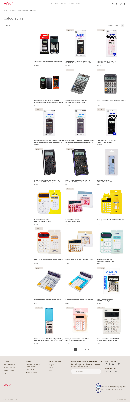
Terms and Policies (121, 399)
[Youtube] (113, 364)
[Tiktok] (116, 364)
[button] (117, 26)
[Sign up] (99, 371)
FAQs (5, 374)
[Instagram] (110, 364)
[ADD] (61, 55)
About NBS (7, 361)
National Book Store (13, 399)
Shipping (29, 361)
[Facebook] (106, 364)
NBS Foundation (9, 365)
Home (5, 10)
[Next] (88, 349)
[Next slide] (123, 43)
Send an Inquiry (111, 371)
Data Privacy (30, 369)
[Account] (117, 4)
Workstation (12, 10)
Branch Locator (9, 371)
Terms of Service (32, 373)
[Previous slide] (99, 43)
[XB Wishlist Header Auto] (121, 3)
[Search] (113, 4)
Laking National (9, 368)
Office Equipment (23, 10)
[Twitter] (119, 364)
